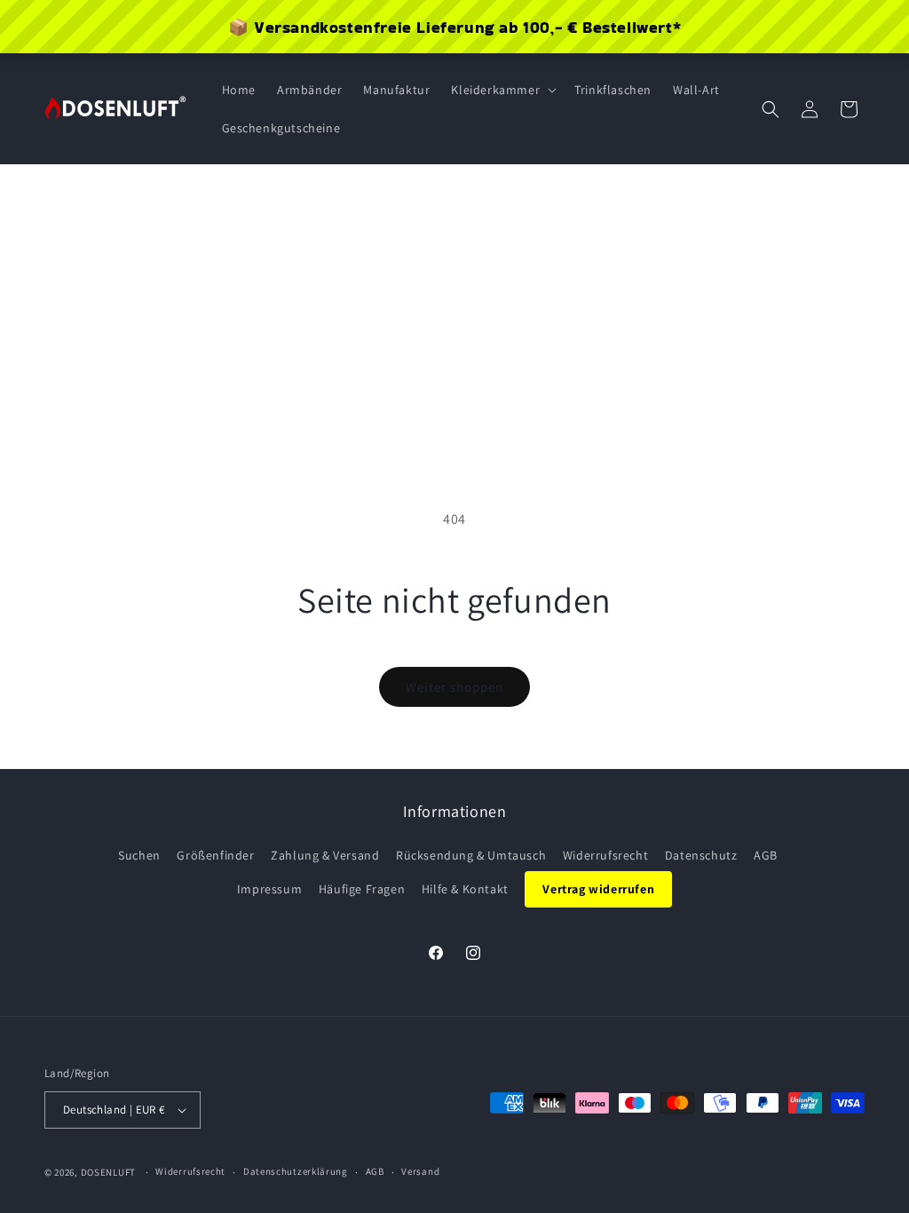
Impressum (269, 889)
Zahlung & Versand (325, 855)
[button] (502, 89)
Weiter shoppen (454, 686)
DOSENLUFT (108, 1172)
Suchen (139, 855)
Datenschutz (701, 855)
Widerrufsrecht (605, 855)
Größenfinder (215, 855)
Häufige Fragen (362, 889)
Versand (420, 1171)
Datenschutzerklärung (295, 1171)
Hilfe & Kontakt (465, 889)
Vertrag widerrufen (598, 889)
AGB (766, 855)
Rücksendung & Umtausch (471, 855)
